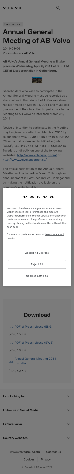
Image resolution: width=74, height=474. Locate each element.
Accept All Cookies (37, 252)
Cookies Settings (37, 275)
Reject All (37, 264)
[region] (37, 237)
